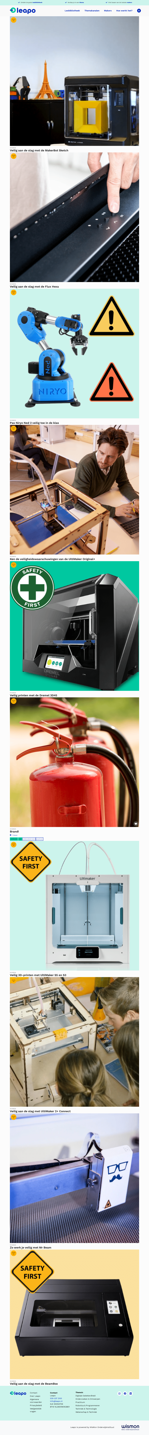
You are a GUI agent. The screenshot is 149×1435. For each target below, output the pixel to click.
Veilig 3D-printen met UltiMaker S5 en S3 (38, 975)
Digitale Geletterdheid (85, 1396)
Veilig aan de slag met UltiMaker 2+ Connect (40, 1111)
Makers (108, 10)
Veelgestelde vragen (35, 1410)
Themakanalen (92, 10)
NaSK (20, 839)
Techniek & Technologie (86, 1409)
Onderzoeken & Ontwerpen (88, 1399)
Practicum (40, 839)
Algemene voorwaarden (36, 1400)
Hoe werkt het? (124, 10)
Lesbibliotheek (72, 10)
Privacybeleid (36, 1405)
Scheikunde (14, 839)
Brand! (14, 831)
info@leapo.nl (56, 1401)
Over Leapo (35, 1396)
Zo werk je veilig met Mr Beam (30, 1247)
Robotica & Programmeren (88, 1405)
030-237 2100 (56, 1398)
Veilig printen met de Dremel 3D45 (33, 695)
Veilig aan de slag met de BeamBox (34, 1383)
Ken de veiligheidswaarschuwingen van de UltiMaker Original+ (52, 559)
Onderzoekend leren (29, 839)
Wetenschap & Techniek (86, 1412)
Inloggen (139, 10)
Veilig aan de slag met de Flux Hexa (34, 286)
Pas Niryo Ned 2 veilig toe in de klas (34, 423)
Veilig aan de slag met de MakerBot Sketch (39, 150)
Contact (33, 1393)
